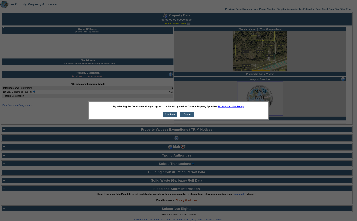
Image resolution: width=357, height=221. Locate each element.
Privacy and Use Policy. (231, 106)
